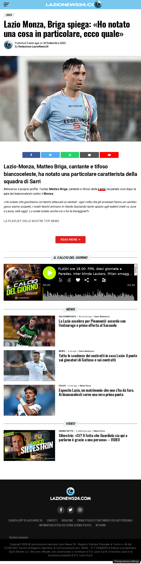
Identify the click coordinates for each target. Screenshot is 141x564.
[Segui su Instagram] (80, 510)
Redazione (67, 520)
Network (101, 525)
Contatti (52, 520)
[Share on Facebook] (31, 155)
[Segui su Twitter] (70, 510)
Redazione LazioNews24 (33, 46)
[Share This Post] (70, 155)
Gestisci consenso (18, 537)
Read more (69, 239)
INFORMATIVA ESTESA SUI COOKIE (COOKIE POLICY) (65, 525)
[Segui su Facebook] (61, 510)
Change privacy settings (126, 561)
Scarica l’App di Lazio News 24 (25, 520)
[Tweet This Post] (51, 155)
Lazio (102, 189)
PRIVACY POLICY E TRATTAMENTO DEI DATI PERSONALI (105, 520)
